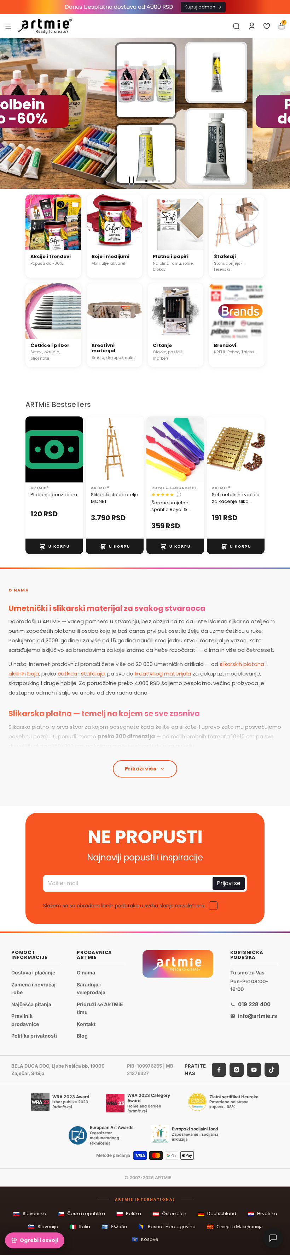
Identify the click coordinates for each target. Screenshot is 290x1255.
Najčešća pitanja (31, 1004)
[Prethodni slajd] (8, 113)
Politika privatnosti (34, 1036)
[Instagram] (237, 1070)
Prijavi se (228, 883)
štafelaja (93, 673)
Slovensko (29, 1214)
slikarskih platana (242, 664)
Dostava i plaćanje (33, 972)
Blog (82, 1036)
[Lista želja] (267, 26)
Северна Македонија (234, 1226)
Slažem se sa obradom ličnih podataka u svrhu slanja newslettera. (124, 905)
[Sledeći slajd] (281, 113)
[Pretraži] (236, 26)
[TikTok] (272, 1070)
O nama (86, 972)
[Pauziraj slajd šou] (131, 181)
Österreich (169, 1214)
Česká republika (81, 1214)
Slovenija (43, 1226)
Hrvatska (262, 1214)
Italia (80, 1226)
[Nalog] (252, 26)
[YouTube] (254, 1070)
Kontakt (86, 1024)
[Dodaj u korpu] (54, 546)
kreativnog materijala (163, 673)
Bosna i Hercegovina (167, 1226)
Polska (128, 1214)
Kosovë (145, 1239)
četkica (67, 673)
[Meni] (8, 26)
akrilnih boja (23, 673)
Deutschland (217, 1214)
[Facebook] (219, 1070)
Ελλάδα (114, 1226)
